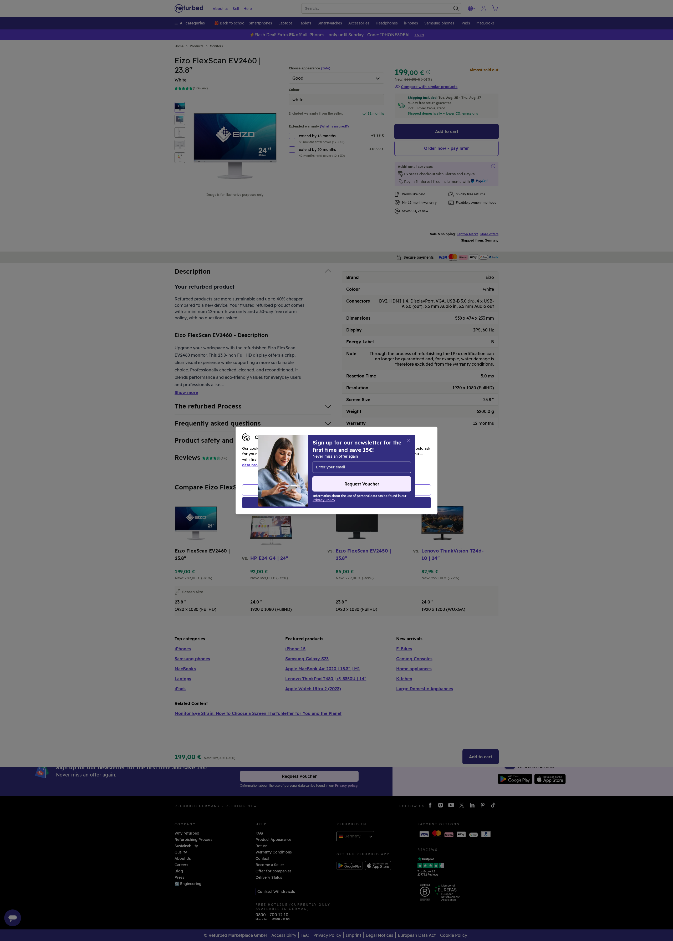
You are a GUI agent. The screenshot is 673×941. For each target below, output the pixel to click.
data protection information (268, 465)
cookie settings (352, 459)
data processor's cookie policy (363, 465)
